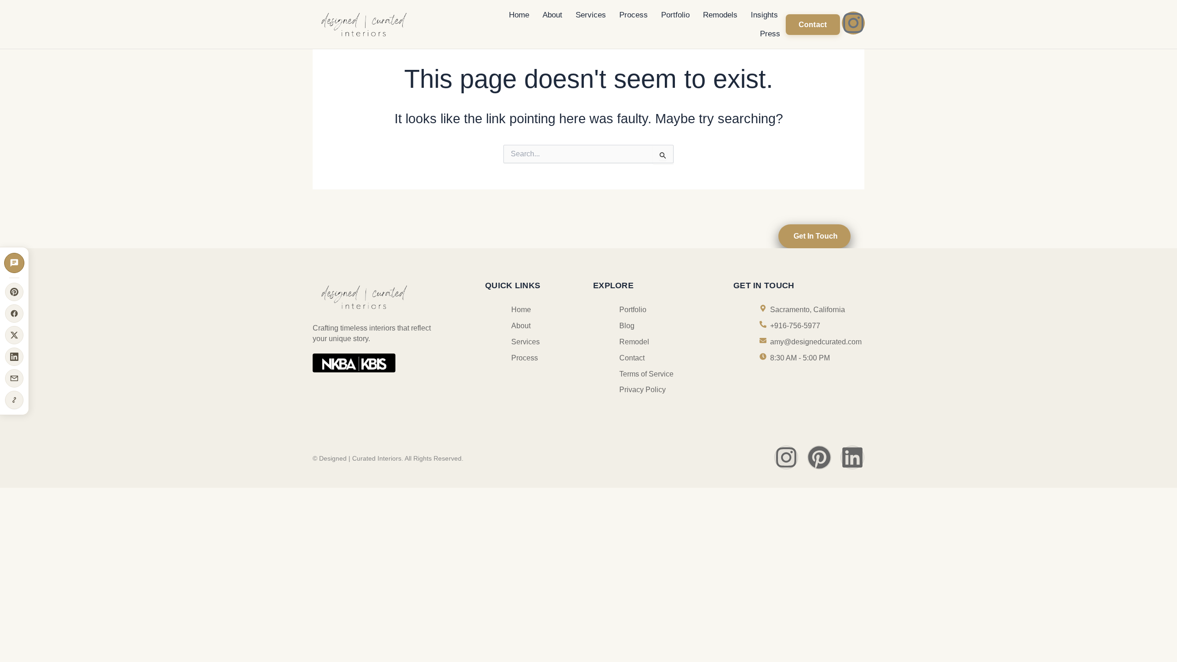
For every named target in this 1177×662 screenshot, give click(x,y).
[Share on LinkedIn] (14, 357)
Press (770, 33)
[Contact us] (14, 263)
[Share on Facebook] (14, 313)
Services (591, 15)
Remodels (720, 15)
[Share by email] (14, 378)
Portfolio (675, 15)
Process (633, 15)
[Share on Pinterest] (14, 292)
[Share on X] (14, 335)
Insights (764, 15)
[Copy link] (14, 400)
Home (519, 15)
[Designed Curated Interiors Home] (390, 24)
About (552, 15)
